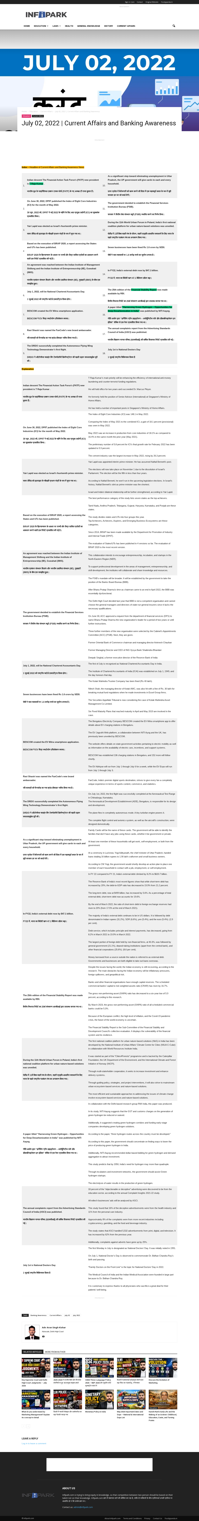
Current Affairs (126, 26)
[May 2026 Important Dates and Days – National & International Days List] (131, 1399)
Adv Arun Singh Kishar (54, 1327)
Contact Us (157, 1518)
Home (27, 26)
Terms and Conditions (132, 1518)
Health (69, 26)
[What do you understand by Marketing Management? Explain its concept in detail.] (36, 1399)
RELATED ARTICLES (32, 1352)
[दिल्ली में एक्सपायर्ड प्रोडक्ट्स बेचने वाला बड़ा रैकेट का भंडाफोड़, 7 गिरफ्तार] (131, 1367)
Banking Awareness (38, 1315)
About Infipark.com (112, 1518)
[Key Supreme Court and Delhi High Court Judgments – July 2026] (36, 1367)
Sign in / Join (129, 2)
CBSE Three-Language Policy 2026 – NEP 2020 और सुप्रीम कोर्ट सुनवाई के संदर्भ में (98, 1383)
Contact (140, 2)
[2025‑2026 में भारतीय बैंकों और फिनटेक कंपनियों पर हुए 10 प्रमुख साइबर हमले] (67, 1367)
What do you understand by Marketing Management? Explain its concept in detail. (36, 1415)
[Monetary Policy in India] (99, 1399)
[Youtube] (44, 1337)
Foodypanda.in (167, 2)
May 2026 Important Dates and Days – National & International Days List (130, 1415)
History (108, 26)
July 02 (67, 1315)
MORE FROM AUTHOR (55, 1352)
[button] (173, 26)
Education (40, 26)
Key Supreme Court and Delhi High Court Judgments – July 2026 (34, 1383)
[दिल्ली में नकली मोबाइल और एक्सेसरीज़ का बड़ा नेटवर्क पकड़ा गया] (67, 1399)
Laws (55, 26)
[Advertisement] (124, 14)
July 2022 (76, 1315)
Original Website (152, 2)
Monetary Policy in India (95, 1412)
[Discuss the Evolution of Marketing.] (163, 1367)
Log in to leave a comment (34, 1443)
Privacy (147, 1518)
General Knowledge (88, 26)
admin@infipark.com (83, 1507)
